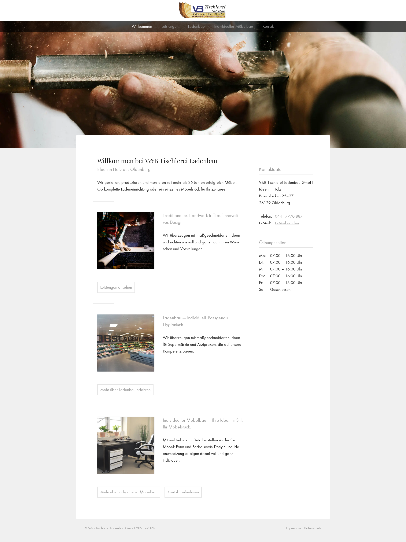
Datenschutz (312, 528)
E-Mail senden (287, 223)
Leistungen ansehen (116, 287)
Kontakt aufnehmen (183, 492)
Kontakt (268, 26)
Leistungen (170, 26)
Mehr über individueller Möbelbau (128, 492)
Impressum (293, 528)
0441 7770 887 (289, 216)
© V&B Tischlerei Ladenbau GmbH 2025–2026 (120, 528)
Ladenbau (196, 26)
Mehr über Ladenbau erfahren (125, 389)
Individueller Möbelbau (233, 26)
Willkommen (142, 26)
